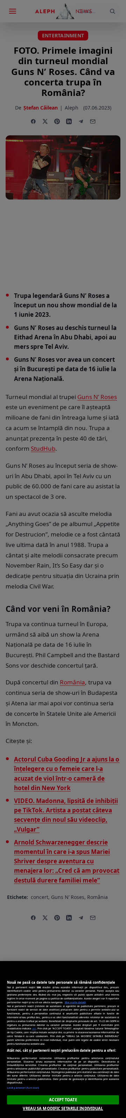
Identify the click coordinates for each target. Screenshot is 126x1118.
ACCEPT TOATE (63, 1099)
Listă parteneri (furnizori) (23, 1087)
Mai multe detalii (75, 1002)
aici (34, 1028)
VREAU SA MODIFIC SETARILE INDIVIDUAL (63, 1108)
